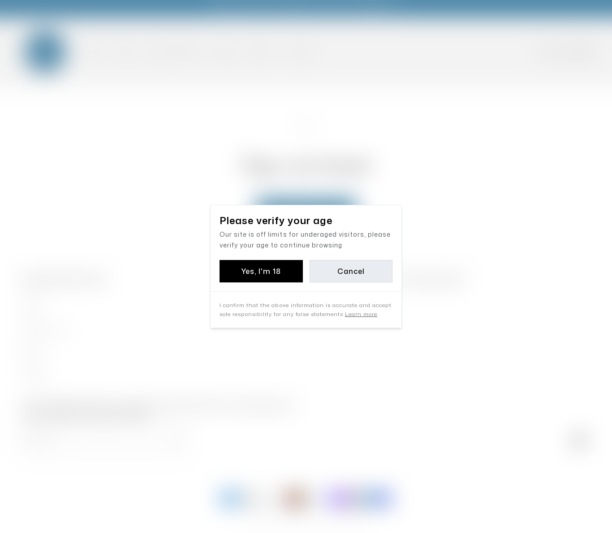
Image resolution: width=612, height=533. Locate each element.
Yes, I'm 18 (261, 271)
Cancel (351, 271)
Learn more (361, 314)
